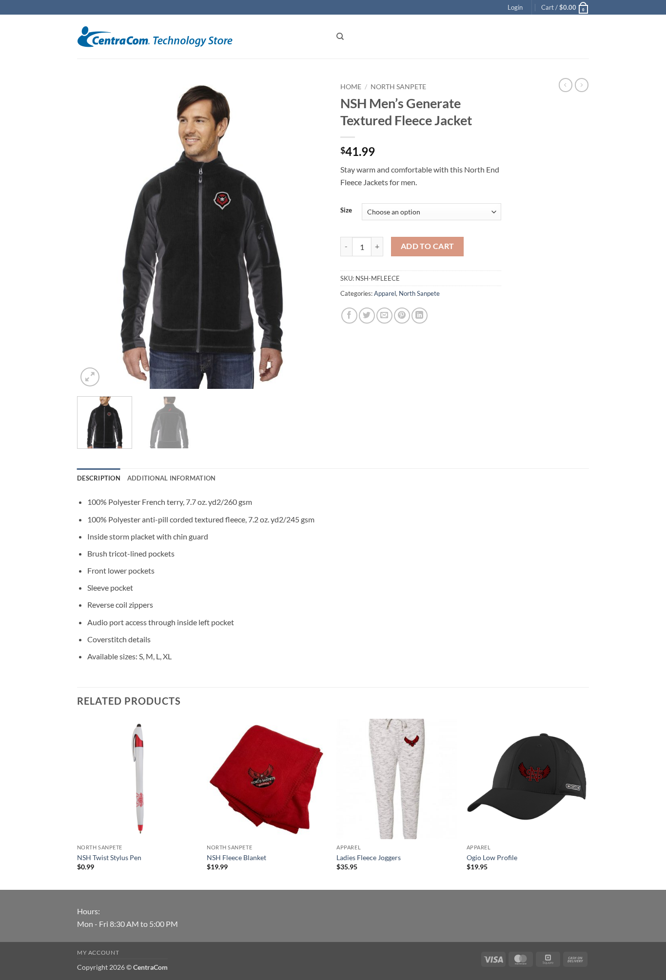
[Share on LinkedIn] (419, 315)
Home (350, 87)
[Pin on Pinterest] (402, 315)
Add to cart (427, 246)
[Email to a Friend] (384, 315)
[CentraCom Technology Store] (199, 36)
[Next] (308, 233)
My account (98, 952)
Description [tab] (98, 478)
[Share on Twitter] (367, 315)
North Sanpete (398, 87)
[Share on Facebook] (349, 315)
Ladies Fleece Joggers (368, 857)
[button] (515, 7)
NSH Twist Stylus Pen (109, 857)
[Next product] (565, 85)
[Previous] (94, 233)
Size (346, 210)
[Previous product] (581, 85)
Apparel (385, 293)
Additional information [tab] (171, 478)
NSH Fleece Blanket (236, 857)
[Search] (340, 36)
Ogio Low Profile (492, 857)
